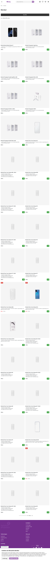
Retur (27, 531)
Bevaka (48, 49)
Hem (1, 5)
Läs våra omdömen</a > (4, 546)
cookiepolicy (40, 555)
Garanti (27, 529)
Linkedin (27, 540)
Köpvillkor (27, 528)
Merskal (5, 5)
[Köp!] (23, 49)
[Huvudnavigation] (2, 2)
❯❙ (32, 515)
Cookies (2, 539)
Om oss (2, 540)
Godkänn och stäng (14, 558)
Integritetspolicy (4, 537)
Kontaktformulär (29, 526)
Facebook (27, 536)
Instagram (28, 537)
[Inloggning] (40, 2)
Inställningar (4, 558)
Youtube (27, 539)
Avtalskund (3, 536)
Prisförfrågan (28, 525)
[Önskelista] (43, 2)
